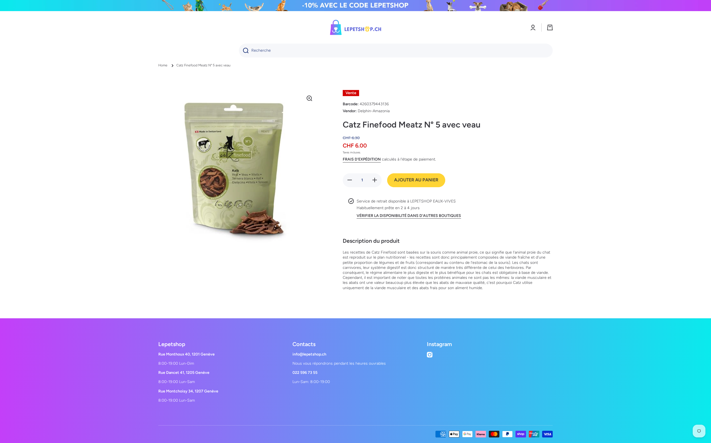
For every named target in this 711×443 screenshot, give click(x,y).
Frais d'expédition (362, 159)
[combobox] (396, 50)
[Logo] (355, 27)
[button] (550, 27)
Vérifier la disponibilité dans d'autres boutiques (409, 215)
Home (162, 65)
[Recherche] (244, 50)
